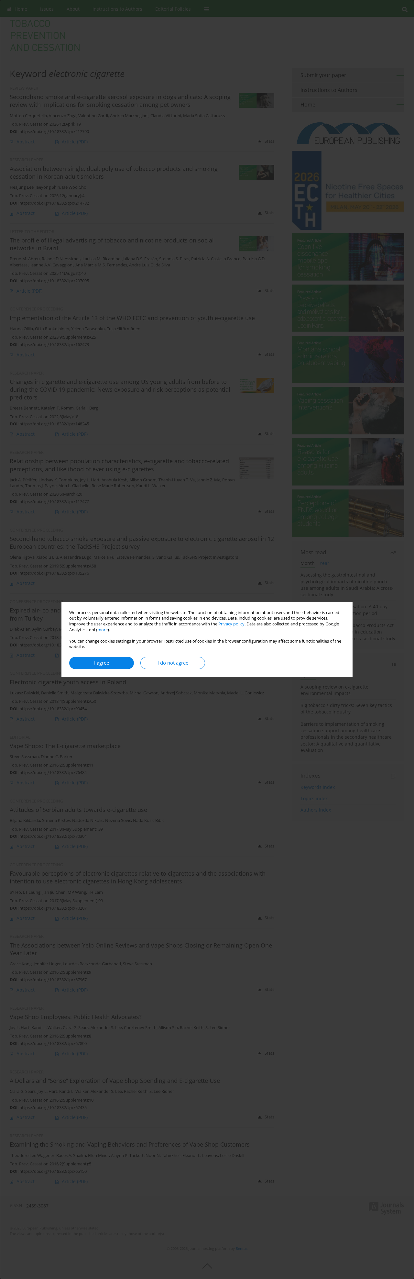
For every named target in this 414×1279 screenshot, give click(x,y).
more (102, 630)
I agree (101, 662)
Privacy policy (231, 624)
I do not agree (173, 662)
